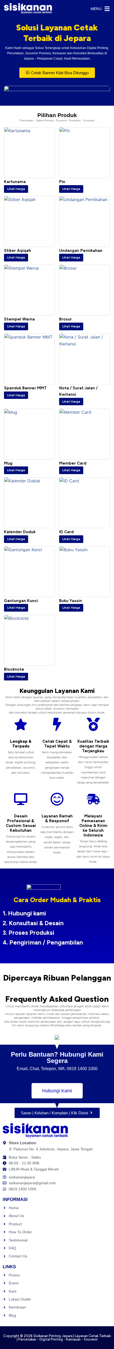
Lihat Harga (16, 189)
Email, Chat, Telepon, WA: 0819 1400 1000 (57, 1068)
